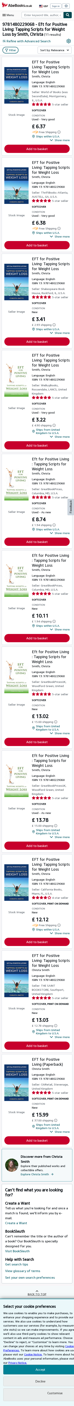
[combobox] (42, 15)
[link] (68, 41)
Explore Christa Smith (35, 1174)
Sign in (56, 6)
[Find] (68, 15)
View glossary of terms (22, 1271)
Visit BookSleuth (17, 1251)
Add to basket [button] (37, 149)
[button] (60, 140)
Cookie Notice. (33, 1354)
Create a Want (16, 1223)
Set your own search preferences (30, 1277)
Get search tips (16, 1264)
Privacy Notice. (17, 1362)
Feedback (70, 506)
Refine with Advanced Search (29, 41)
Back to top (37, 1294)
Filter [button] (12, 50)
